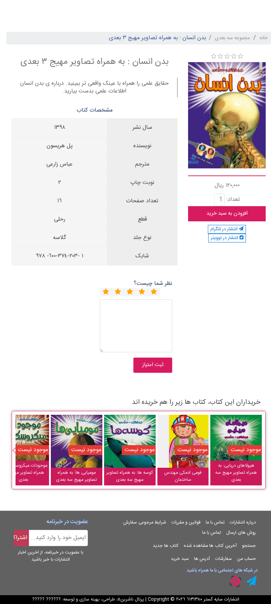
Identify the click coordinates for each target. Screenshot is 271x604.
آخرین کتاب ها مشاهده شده (210, 546)
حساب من (246, 559)
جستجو (249, 546)
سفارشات (223, 559)
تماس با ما (215, 522)
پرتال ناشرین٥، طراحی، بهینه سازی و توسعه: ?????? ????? (88, 599)
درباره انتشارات (243, 522)
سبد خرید (180, 559)
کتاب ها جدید (166, 546)
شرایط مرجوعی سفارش (145, 522)
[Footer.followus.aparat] (235, 581)
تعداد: (233, 200)
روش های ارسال (241, 533)
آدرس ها (202, 559)
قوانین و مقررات (185, 522)
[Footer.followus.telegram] (251, 581)
